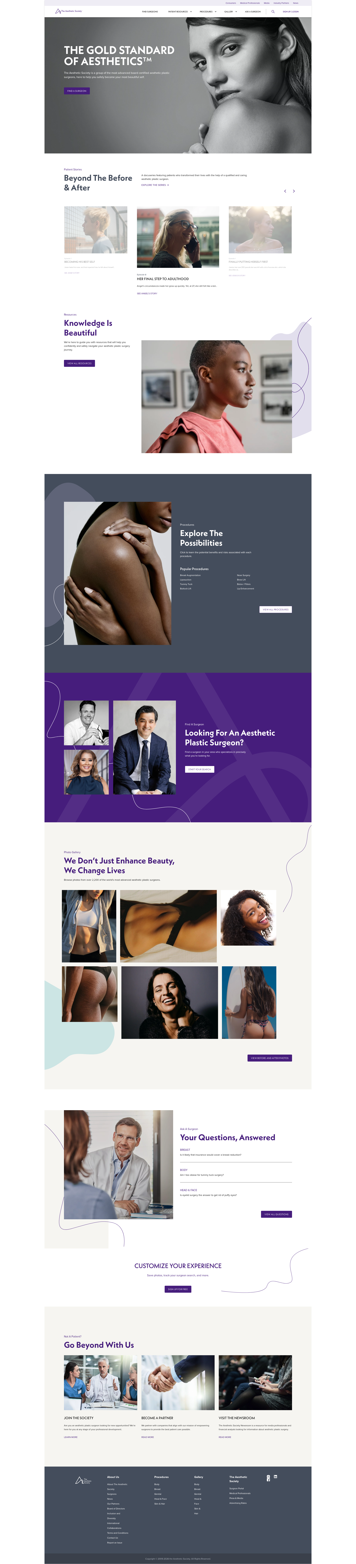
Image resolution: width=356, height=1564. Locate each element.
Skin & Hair (159, 1503)
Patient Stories (73, 169)
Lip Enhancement (245, 588)
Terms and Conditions (117, 1532)
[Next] (294, 191)
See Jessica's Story (237, 275)
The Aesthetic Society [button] (238, 1479)
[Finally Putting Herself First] (260, 229)
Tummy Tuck (186, 584)
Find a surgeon (76, 91)
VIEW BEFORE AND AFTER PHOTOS (270, 1058)
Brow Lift (241, 579)
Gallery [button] (198, 1477)
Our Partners (113, 1503)
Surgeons (111, 1493)
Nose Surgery (243, 575)
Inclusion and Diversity (113, 1516)
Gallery (228, 11)
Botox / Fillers (243, 584)
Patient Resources (178, 11)
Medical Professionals (250, 3)
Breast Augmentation (190, 575)
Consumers (231, 3)
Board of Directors (116, 1508)
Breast (185, 1150)
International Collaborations (114, 1526)
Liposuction (185, 579)
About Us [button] (113, 1477)
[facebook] (268, 1479)
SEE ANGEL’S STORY (147, 293)
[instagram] (268, 1476)
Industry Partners (281, 3)
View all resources (79, 363)
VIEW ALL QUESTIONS (276, 1214)
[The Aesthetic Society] (73, 11)
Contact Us (112, 1537)
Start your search (199, 769)
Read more (147, 1437)
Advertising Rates (238, 1503)
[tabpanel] (100, 1397)
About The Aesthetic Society (117, 1487)
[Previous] (285, 191)
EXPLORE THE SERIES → (155, 185)
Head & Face (188, 1190)
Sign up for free (178, 1289)
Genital (157, 1493)
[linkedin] (275, 1476)
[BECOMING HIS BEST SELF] (95, 229)
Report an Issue (114, 1542)
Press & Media (236, 1498)
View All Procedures (276, 609)
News (295, 3)
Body (184, 1170)
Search (273, 11)
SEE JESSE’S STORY (72, 273)
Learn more (70, 1437)
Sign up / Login (291, 11)
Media (267, 3)
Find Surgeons (150, 11)
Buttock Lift (185, 588)
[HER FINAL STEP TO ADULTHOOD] (178, 237)
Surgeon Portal (236, 1488)
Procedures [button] (161, 1477)
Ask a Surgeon (253, 11)
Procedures (206, 11)
